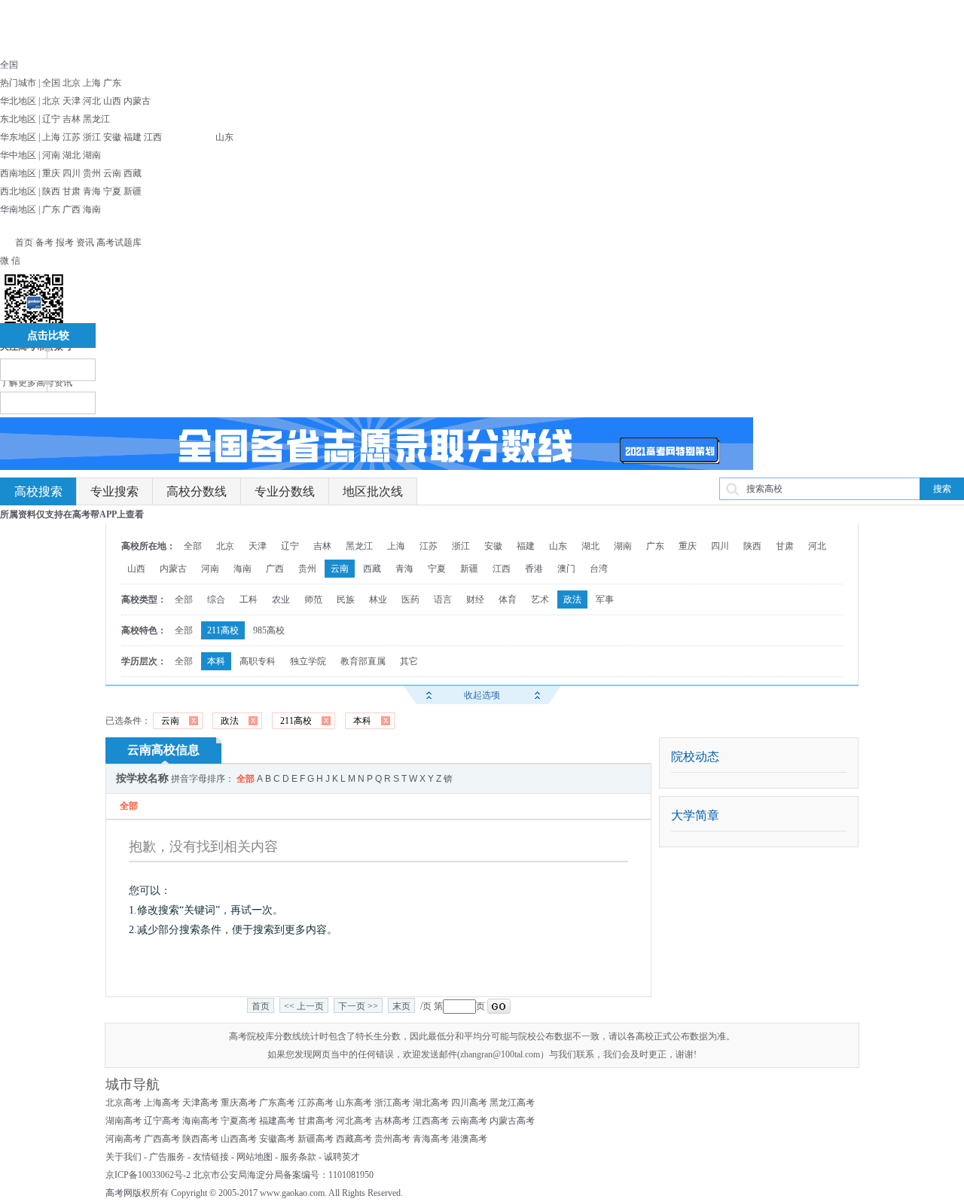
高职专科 (257, 661)
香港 (534, 568)
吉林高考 (392, 1120)
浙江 (92, 137)
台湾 (599, 568)
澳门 (566, 568)
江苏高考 (315, 1102)
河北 (92, 101)
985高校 (269, 630)
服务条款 (298, 1157)
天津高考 (200, 1102)
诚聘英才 (342, 1157)
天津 (72, 101)
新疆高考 (315, 1138)
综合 (216, 599)
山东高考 (354, 1102)
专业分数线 (285, 491)
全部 (193, 546)
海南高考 (200, 1120)
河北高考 (354, 1120)
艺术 (540, 599)
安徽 (112, 137)
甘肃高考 (315, 1120)
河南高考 (123, 1138)
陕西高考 (200, 1138)
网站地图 (254, 1157)
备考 (44, 242)
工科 (248, 599)
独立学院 (308, 661)
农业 (281, 599)
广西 (72, 209)
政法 (572, 599)
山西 (112, 101)
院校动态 (695, 756)
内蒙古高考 (512, 1120)
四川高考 (469, 1102)
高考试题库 (119, 242)
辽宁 (51, 119)
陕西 (51, 191)
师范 (313, 599)
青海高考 (431, 1138)
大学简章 (695, 815)
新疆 (133, 191)
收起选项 (482, 695)
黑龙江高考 (512, 1102)
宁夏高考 (239, 1120)
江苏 (72, 137)
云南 (112, 173)
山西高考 (239, 1138)
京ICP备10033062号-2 (148, 1175)
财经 (475, 599)
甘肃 (72, 191)
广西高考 (162, 1138)
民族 (346, 599)
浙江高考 (392, 1102)
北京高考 (123, 1102)
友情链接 (211, 1157)
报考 (65, 242)
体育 (508, 599)
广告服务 (167, 1157)
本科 (216, 661)
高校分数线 (196, 491)
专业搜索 (114, 491)
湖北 (72, 155)
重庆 (51, 173)
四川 (72, 173)
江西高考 (431, 1120)
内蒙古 (137, 101)
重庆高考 (239, 1102)
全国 (51, 83)
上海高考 (162, 1102)
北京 (72, 83)
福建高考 (277, 1120)
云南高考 (469, 1120)
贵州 (92, 173)
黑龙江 (96, 119)
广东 (112, 83)
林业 (378, 599)
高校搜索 (38, 491)
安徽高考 (277, 1138)
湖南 (92, 155)
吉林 (72, 119)
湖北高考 (431, 1102)
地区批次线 (373, 491)
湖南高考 (123, 1120)
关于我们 (123, 1157)
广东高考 (277, 1102)
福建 (133, 137)
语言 (443, 599)
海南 (92, 209)
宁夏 (112, 191)
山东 (224, 137)
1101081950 (351, 1175)
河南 (51, 155)
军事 (605, 599)
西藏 (133, 173)
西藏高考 (354, 1138)
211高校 (223, 630)
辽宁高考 (162, 1120)
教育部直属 (363, 661)
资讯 (85, 242)
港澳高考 (469, 1138)
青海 (92, 191)
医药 (410, 599)
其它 (409, 661)
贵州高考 (392, 1138)
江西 (153, 137)
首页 (24, 242)
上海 (92, 83)
